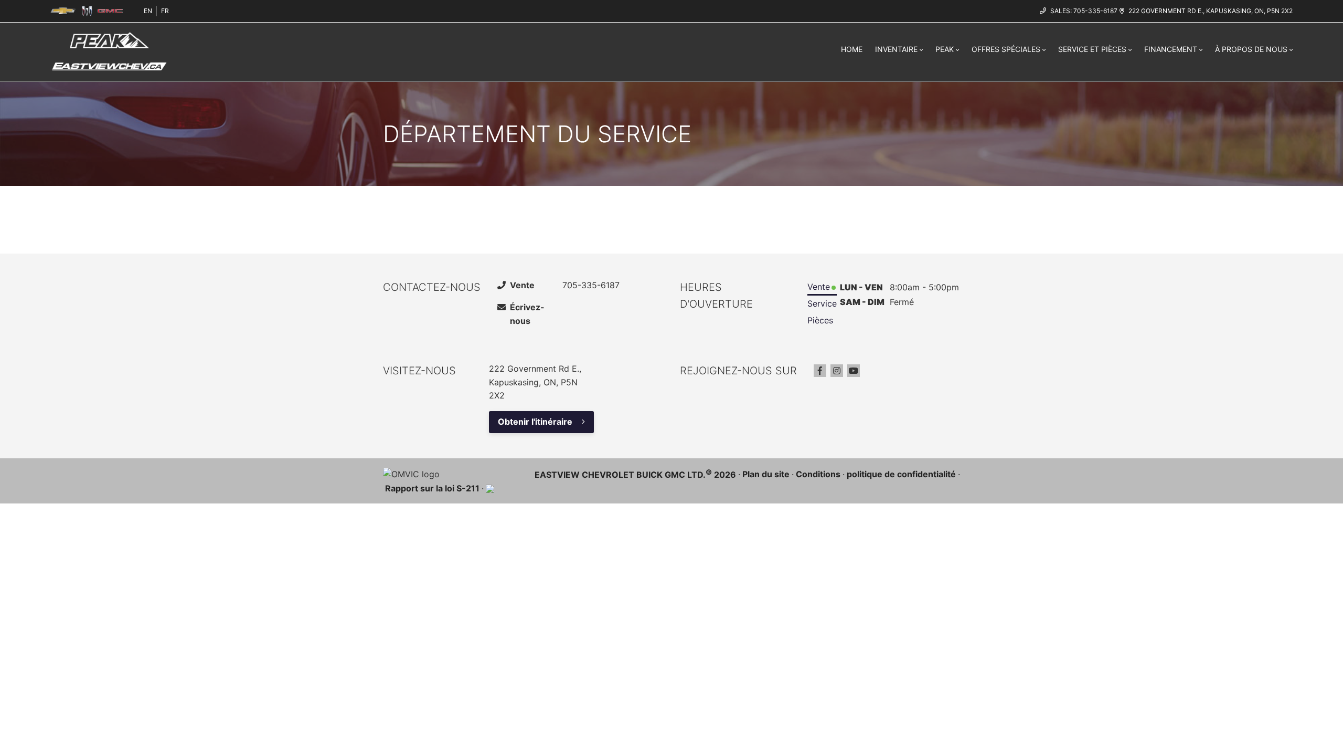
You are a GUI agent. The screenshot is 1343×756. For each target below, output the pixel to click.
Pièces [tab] (820, 320)
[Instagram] (836, 370)
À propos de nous (1251, 49)
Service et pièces (1092, 49)
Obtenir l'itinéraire (535, 421)
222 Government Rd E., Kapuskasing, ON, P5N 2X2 (1210, 11)
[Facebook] (820, 370)
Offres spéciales (1006, 49)
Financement (1170, 49)
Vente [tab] (818, 286)
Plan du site (766, 474)
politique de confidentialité (901, 474)
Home (851, 49)
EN (148, 11)
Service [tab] (822, 303)
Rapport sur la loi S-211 (432, 488)
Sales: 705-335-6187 (1083, 11)
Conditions (818, 474)
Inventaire (896, 49)
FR (165, 11)
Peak (944, 49)
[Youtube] (853, 370)
